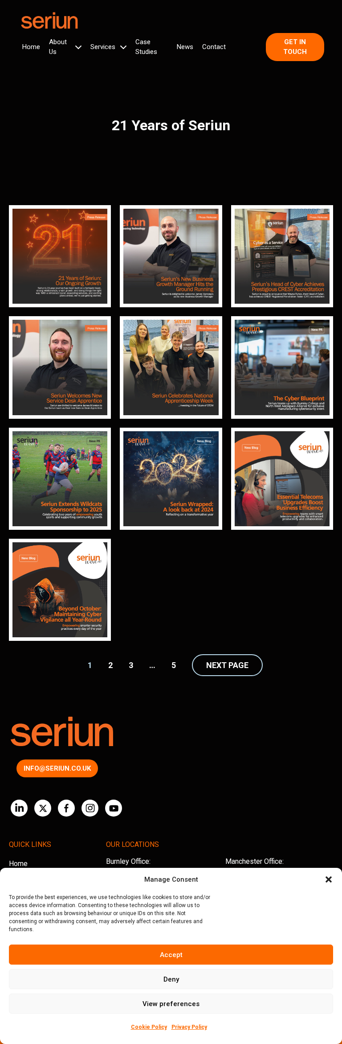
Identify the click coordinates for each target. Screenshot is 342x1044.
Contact (214, 47)
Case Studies (146, 47)
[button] (328, 879)
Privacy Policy (189, 1027)
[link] (59, 256)
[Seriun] (49, 20)
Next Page (227, 665)
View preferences (171, 1004)
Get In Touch (295, 47)
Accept (171, 955)
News (185, 47)
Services (102, 47)
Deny (171, 979)
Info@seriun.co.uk (57, 768)
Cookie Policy (149, 1027)
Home (31, 47)
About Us (58, 47)
